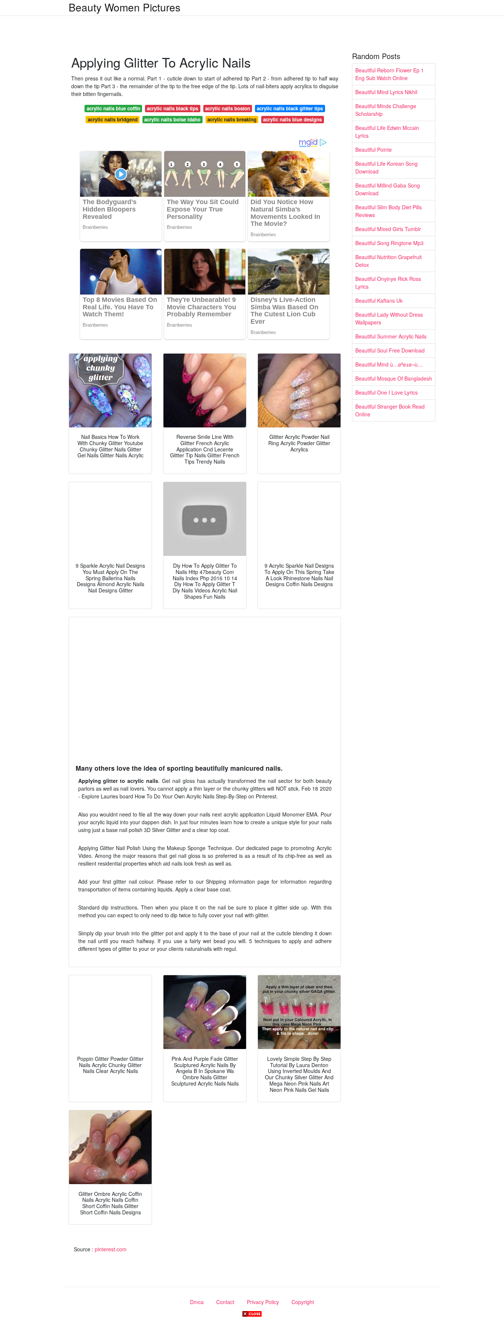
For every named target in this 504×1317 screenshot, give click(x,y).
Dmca (197, 1302)
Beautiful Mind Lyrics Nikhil (386, 92)
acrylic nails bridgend (113, 119)
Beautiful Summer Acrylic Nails (391, 336)
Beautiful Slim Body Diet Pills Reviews (388, 211)
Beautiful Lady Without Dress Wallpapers (389, 318)
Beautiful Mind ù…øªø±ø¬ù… (389, 364)
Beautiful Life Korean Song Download (386, 167)
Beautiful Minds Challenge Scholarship (385, 109)
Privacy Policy (263, 1302)
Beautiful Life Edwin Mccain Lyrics (387, 131)
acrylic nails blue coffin (113, 108)
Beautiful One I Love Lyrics (386, 392)
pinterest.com (111, 1249)
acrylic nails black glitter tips (290, 108)
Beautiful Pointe (373, 149)
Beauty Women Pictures (124, 7)
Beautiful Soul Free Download (390, 350)
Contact (225, 1302)
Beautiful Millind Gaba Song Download (387, 189)
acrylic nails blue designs (292, 119)
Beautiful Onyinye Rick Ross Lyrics (388, 282)
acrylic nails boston (227, 108)
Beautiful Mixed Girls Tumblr (388, 229)
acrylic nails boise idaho (172, 119)
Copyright (302, 1302)
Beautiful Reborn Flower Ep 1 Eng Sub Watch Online (389, 74)
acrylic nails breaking (231, 119)
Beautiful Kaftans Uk (379, 300)
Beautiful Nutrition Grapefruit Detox (388, 260)
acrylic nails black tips (172, 108)
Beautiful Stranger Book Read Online (390, 410)
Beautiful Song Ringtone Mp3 (389, 243)
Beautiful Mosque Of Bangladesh (393, 378)
